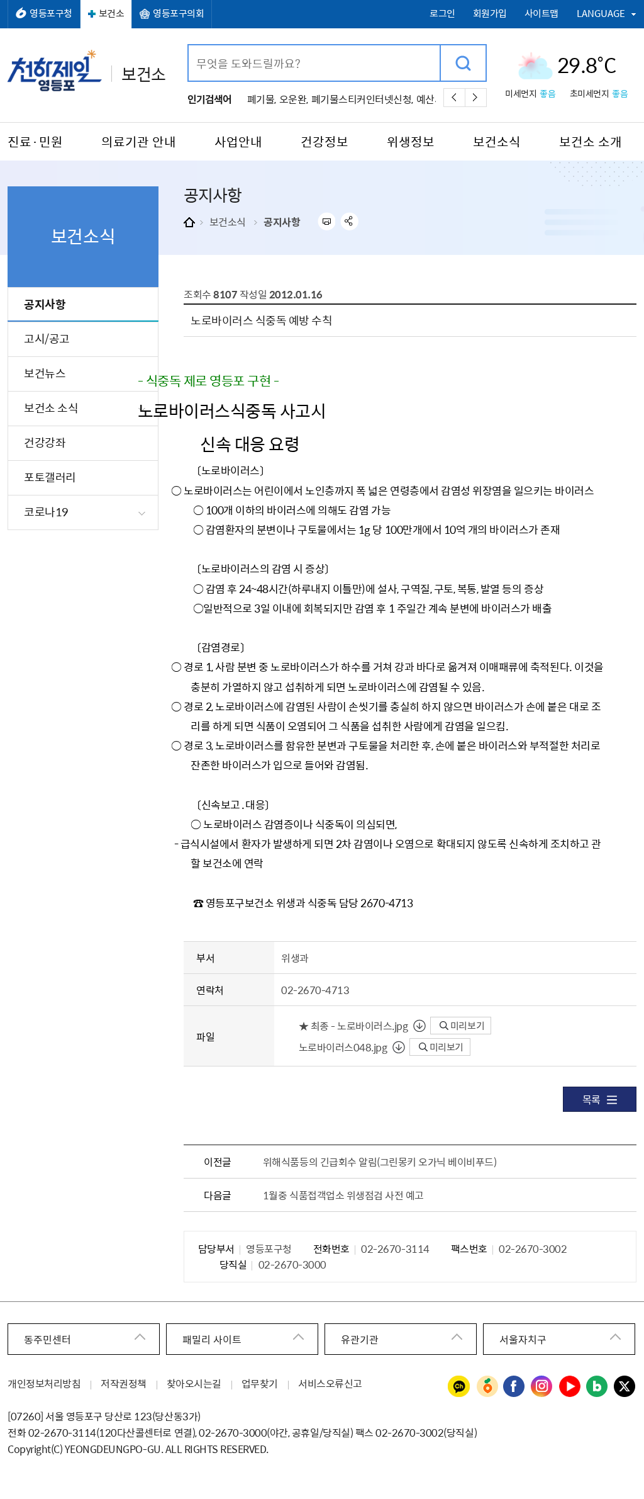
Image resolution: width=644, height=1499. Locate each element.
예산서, (430, 98)
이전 (454, 97)
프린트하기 (326, 221)
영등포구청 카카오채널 (459, 1387)
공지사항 (282, 221)
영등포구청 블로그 (597, 1387)
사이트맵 (541, 13)
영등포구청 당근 (486, 1387)
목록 (591, 1099)
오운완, (293, 98)
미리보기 (466, 1025)
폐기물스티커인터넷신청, (362, 98)
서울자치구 (523, 1339)
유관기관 (360, 1339)
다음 (476, 97)
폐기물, (261, 98)
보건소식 (227, 221)
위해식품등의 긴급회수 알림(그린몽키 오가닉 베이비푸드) (380, 1161)
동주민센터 (47, 1339)
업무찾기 (260, 1383)
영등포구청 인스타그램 (542, 1387)
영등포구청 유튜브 (569, 1387)
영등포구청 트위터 (625, 1387)
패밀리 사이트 (212, 1339)
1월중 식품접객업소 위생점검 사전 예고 (343, 1194)
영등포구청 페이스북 (514, 1387)
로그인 (442, 13)
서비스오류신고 (330, 1383)
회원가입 (490, 13)
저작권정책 (124, 1383)
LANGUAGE (601, 13)
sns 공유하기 (349, 221)
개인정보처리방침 (44, 1383)
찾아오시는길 (194, 1383)
